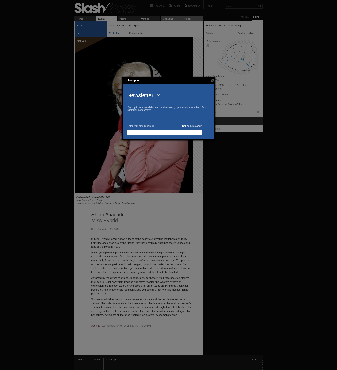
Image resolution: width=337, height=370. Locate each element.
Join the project (114, 359)
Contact (256, 359)
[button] (212, 80)
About (97, 359)
